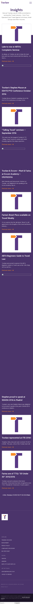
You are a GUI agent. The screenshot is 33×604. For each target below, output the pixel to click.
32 (22, 495)
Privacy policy (4, 586)
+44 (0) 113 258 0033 (7, 574)
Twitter (4, 558)
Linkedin (4, 561)
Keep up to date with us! (8, 564)
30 (19, 495)
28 (15, 495)
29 (17, 495)
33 (24, 495)
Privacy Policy (6, 545)
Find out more (6, 61)
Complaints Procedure (8, 548)
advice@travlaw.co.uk (8, 571)
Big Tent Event (6, 551)
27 (13, 495)
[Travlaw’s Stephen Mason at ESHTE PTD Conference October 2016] (16, 74)
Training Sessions (7, 540)
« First (4, 495)
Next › (28, 495)
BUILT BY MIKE (21, 584)
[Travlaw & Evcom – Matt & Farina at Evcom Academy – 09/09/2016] (16, 157)
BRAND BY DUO (4, 584)
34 (26, 495)
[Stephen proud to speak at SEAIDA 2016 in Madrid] (16, 334)
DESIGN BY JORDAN (13, 584)
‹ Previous (9, 495)
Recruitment (5, 542)
